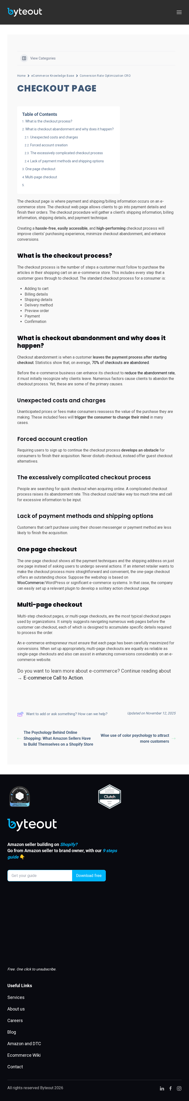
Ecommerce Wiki (24, 1055)
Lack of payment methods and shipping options (67, 161)
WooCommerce (30, 582)
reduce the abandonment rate (150, 373)
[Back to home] (24, 12)
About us (16, 1008)
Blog (11, 1032)
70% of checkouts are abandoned (120, 362)
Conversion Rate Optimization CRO (105, 75)
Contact (15, 1066)
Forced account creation (49, 145)
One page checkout (40, 169)
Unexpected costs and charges (54, 137)
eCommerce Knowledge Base (52, 75)
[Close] (136, 1084)
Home (21, 75)
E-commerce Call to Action (53, 678)
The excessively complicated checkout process (66, 153)
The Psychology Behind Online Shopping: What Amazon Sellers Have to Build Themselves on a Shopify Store (58, 738)
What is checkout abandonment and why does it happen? (69, 129)
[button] (179, 12)
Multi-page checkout (41, 177)
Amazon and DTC (24, 1043)
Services (16, 997)
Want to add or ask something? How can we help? (67, 714)
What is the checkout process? (48, 121)
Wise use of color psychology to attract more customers (135, 738)
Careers (15, 1020)
